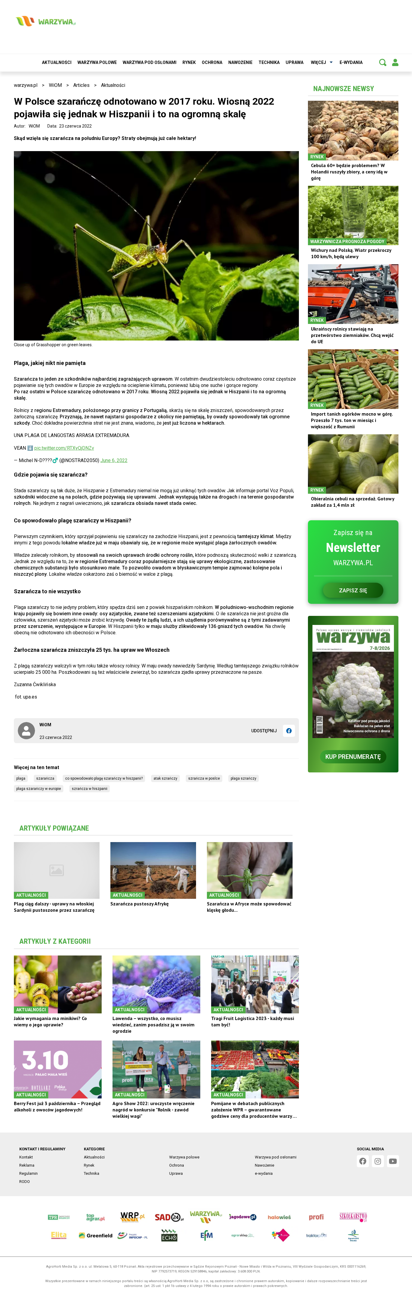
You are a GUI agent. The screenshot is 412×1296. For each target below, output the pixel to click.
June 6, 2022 (114, 460)
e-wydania (351, 62)
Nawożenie (240, 62)
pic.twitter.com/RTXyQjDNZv (64, 448)
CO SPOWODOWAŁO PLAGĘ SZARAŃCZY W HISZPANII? (104, 778)
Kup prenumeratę (353, 756)
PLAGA (20, 778)
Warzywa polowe (97, 62)
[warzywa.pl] (45, 21)
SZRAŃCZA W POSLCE (204, 778)
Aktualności (56, 62)
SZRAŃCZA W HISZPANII (89, 789)
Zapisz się (353, 590)
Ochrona (212, 62)
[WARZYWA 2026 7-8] (353, 681)
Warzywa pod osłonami (149, 62)
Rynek (189, 62)
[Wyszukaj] (382, 62)
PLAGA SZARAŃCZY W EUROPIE (38, 789)
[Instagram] (378, 1161)
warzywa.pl (25, 85)
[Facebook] (289, 731)
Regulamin (28, 1173)
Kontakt (26, 1157)
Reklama (26, 1165)
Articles (81, 85)
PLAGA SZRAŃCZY (243, 778)
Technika (269, 62)
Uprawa (294, 62)
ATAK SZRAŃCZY (165, 778)
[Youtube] (393, 1161)
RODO (24, 1181)
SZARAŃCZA (45, 778)
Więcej (318, 62)
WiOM (55, 85)
